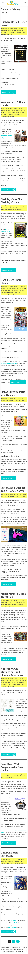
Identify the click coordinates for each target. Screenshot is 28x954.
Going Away (20, 30)
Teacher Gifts (17, 292)
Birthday (21, 28)
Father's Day (19, 110)
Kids (23, 290)
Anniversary (20, 206)
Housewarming (11, 32)
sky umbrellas (14, 920)
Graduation (4, 32)
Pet (9, 863)
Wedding (11, 116)
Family (13, 110)
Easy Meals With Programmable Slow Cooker (12, 767)
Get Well (14, 30)
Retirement (18, 32)
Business (3, 30)
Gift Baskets (8, 112)
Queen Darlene (5, 206)
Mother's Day (12, 209)
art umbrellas (14, 923)
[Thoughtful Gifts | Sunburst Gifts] (12, 5)
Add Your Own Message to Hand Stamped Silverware (12, 671)
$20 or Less (20, 678)
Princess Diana (5, 28)
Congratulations (15, 680)
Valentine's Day (8, 34)
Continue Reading (7, 92)
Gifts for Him (15, 112)
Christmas (8, 30)
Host (8, 114)
